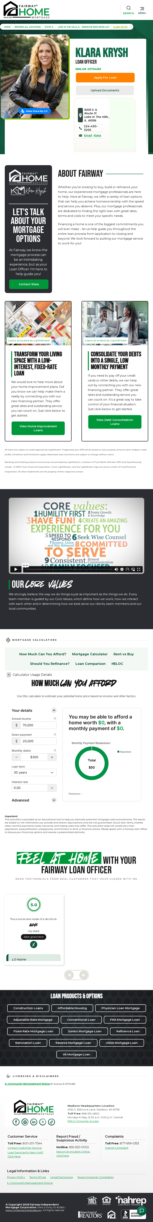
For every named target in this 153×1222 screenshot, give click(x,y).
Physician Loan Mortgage (121, 1008)
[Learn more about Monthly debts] (55, 751)
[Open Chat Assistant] (142, 1211)
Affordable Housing (72, 1008)
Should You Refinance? (50, 664)
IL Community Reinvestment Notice (30, 1183)
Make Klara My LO (36, 111)
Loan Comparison (91, 664)
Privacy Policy (16, 1177)
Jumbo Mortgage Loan (85, 1031)
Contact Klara (29, 284)
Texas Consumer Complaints (95, 1177)
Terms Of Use (37, 1177)
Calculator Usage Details (32, 675)
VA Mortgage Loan (76, 1054)
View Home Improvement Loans (38, 428)
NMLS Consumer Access (83, 1121)
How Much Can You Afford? (42, 654)
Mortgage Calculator (90, 654)
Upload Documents (105, 90)
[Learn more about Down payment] (55, 735)
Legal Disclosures (61, 1177)
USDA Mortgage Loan (122, 1043)
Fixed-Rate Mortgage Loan (33, 1031)
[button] (142, 10)
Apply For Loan (105, 77)
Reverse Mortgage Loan (73, 1043)
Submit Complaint (116, 1147)
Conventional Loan (81, 1020)
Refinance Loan (128, 1031)
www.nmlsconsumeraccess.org (24, 1210)
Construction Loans (28, 1008)
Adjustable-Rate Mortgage (32, 1020)
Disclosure (74, 793)
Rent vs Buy (124, 654)
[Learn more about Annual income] (55, 719)
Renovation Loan (28, 1043)
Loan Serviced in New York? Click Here (25, 1154)
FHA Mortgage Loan (125, 1020)
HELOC (117, 664)
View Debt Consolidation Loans (114, 422)
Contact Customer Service (25, 1147)
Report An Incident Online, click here (73, 1153)
